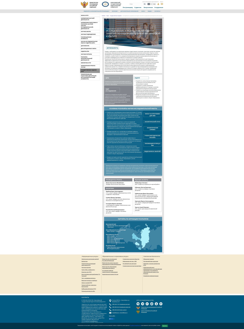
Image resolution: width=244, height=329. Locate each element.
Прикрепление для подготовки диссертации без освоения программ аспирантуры (88, 77)
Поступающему (128, 7)
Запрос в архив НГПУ (87, 282)
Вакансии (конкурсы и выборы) (89, 280)
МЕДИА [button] (149, 11)
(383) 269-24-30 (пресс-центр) (119, 310)
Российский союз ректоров (129, 263)
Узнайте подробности (135, 325)
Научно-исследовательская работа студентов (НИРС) (89, 42)
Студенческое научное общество (131, 259)
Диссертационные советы (88, 48)
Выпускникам (148, 7)
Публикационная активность (86, 37)
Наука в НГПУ (85, 15)
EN (151, 4)
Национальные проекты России (88, 66)
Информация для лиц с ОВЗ (129, 261)
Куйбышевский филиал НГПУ (89, 289)
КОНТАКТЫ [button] (157, 11)
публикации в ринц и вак (152, 144)
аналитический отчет (152, 122)
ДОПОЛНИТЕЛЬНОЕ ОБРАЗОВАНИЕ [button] (129, 11)
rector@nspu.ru (123, 312)
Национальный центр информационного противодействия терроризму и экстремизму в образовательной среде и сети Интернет (152, 270)
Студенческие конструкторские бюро (132, 266)
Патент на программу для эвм (152, 115)
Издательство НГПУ (86, 272)
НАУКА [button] (143, 11)
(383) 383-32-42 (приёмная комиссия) (121, 307)
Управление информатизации (150, 276)
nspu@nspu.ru (115, 312)
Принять (165, 326)
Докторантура (85, 45)
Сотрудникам (158, 7)
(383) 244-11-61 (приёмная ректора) (121, 304)
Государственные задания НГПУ (89, 70)
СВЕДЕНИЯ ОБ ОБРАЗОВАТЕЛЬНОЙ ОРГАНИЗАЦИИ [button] (96, 11)
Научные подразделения (88, 34)
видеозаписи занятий (152, 151)
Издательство (85, 51)
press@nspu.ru (94, 321)
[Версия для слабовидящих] (162, 4)
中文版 (154, 4)
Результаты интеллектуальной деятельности (86, 58)
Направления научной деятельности (87, 19)
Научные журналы (86, 54)
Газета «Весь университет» (88, 269)
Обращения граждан (148, 259)
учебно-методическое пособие (152, 136)
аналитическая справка (152, 128)
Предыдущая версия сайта (88, 291)
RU (148, 4)
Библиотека (84, 261)
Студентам (137, 7)
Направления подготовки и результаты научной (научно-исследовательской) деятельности (89, 25)
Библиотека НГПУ (86, 63)
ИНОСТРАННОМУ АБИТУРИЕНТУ (150, 1)
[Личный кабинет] (158, 4)
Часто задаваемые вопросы (88, 278)
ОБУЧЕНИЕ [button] (114, 11)
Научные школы (86, 31)
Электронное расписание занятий (90, 259)
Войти (161, 1)
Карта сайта (112, 316)
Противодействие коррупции (150, 261)
